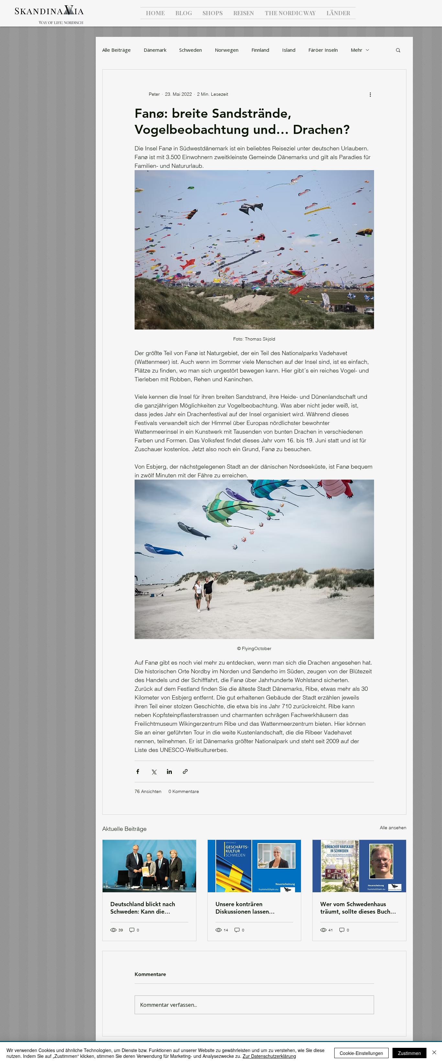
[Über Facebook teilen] (138, 771)
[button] (398, 49)
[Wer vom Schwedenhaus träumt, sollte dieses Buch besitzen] (359, 866)
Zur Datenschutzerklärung (269, 1056)
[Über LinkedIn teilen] (169, 771)
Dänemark (155, 50)
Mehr (356, 50)
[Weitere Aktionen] (370, 94)
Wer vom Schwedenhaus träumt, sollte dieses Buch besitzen (355, 907)
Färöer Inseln (323, 50)
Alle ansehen (393, 828)
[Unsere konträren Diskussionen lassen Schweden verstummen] (254, 866)
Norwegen (226, 50)
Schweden (190, 50)
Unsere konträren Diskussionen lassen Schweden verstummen (246, 907)
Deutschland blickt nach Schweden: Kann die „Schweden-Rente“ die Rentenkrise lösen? (142, 907)
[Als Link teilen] (185, 771)
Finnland (260, 50)
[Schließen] (434, 1053)
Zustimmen (409, 1053)
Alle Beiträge (116, 50)
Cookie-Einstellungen (361, 1053)
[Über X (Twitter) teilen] (153, 771)
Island (288, 50)
